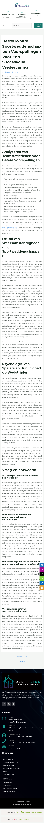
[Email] (4, 718)
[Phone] (4, 741)
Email (11, 717)
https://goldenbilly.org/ (9, 228)
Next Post (22, 661)
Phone (11, 740)
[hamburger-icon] (3, 25)
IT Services (6, 72)
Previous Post (22, 656)
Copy (40, 811)
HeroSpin (5, 698)
